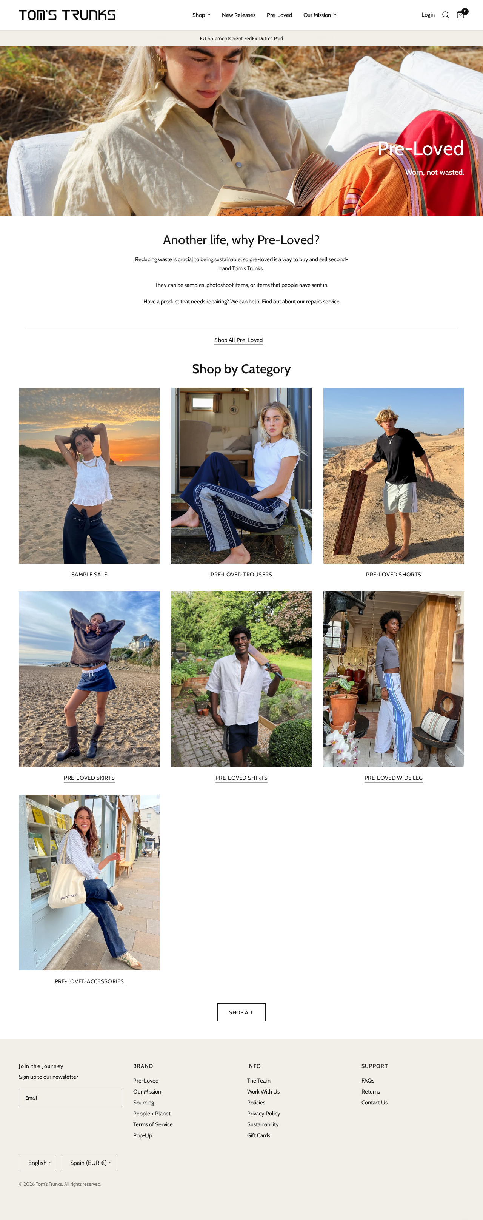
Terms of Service (153, 1124)
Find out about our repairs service (301, 301)
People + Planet (152, 1113)
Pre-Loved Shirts (241, 778)
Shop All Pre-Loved (238, 340)
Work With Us (263, 1091)
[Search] (445, 15)
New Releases (238, 15)
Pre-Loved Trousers (241, 574)
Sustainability (263, 1124)
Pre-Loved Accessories (89, 981)
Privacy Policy (263, 1113)
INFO (254, 1066)
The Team (259, 1080)
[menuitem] (201, 15)
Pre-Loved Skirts (89, 778)
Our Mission (317, 15)
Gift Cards (258, 1135)
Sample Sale (89, 574)
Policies (256, 1102)
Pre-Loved (279, 15)
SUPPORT (375, 1066)
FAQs (367, 1080)
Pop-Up (142, 1135)
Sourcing (143, 1102)
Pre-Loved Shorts (393, 574)
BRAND (143, 1066)
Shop (198, 15)
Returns (370, 1091)
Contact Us (374, 1102)
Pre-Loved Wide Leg (394, 778)
